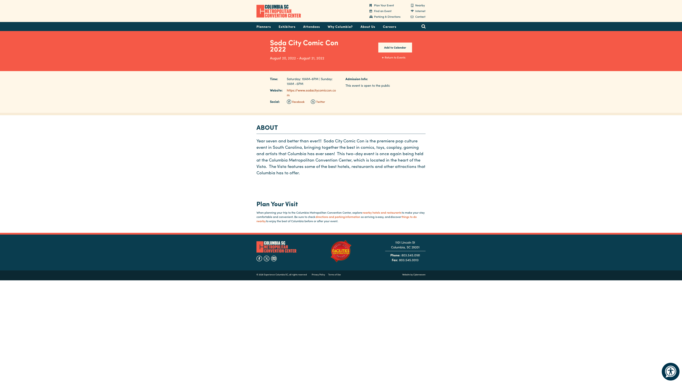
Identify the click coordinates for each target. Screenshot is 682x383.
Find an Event (382, 11)
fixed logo (244, 25)
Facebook (298, 102)
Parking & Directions (387, 17)
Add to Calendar (395, 47)
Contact (420, 17)
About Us (368, 26)
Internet (420, 11)
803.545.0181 (410, 255)
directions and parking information (338, 217)
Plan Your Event (384, 5)
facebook (259, 258)
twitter (266, 258)
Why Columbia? (340, 26)
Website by (414, 274)
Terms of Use (334, 274)
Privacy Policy (318, 274)
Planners (263, 26)
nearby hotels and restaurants (381, 212)
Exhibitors (287, 26)
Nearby (420, 5)
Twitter (320, 102)
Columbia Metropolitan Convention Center (278, 11)
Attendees (311, 26)
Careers (389, 26)
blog (274, 258)
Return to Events (395, 57)
